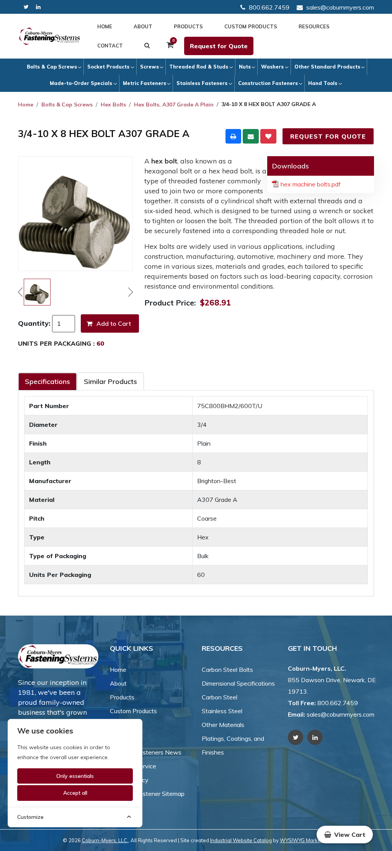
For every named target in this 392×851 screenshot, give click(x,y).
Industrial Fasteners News (145, 752)
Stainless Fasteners (201, 83)
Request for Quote (219, 46)
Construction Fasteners (268, 83)
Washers (272, 67)
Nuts (245, 67)
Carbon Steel (219, 697)
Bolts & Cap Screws (52, 67)
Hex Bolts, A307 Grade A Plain (174, 104)
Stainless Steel (222, 711)
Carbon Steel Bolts (227, 669)
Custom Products (250, 26)
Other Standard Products (327, 67)
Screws (149, 67)
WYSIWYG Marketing (305, 840)
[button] (345, 834)
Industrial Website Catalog (241, 840)
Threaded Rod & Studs (198, 67)
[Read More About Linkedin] (38, 7)
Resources (314, 26)
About (143, 26)
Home (104, 26)
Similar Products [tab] (110, 381)
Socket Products (108, 67)
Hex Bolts (113, 104)
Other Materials (223, 724)
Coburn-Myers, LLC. (105, 840)
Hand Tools (322, 83)
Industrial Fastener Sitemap (147, 793)
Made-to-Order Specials (81, 83)
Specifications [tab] (47, 381)
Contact (110, 45)
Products (188, 26)
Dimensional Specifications (238, 683)
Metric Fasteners (144, 83)
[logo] (49, 36)
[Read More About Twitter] (26, 7)
